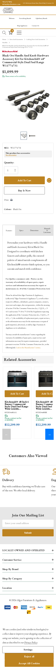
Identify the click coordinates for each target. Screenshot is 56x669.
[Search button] (4, 32)
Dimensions (34, 230)
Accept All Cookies (29, 663)
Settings (28, 649)
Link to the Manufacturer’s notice (28, 347)
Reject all (29, 656)
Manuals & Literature (47, 230)
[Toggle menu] (19, 32)
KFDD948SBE (41, 412)
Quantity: (9, 162)
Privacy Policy (30, 642)
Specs (21, 230)
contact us (12, 76)
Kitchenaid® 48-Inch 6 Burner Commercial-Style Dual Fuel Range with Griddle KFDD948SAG (17, 405)
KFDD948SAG (11, 412)
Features (9, 230)
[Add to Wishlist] (49, 180)
